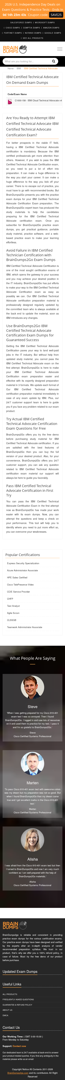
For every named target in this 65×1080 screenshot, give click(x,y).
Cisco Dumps (13, 27)
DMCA (5, 1015)
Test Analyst (13, 605)
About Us (7, 1009)
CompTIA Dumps (31, 27)
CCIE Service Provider (18, 591)
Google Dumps (53, 33)
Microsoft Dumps (45, 22)
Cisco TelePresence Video (20, 584)
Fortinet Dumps (13, 33)
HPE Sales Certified (17, 577)
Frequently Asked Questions (18, 999)
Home (11, 68)
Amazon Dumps (51, 27)
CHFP (10, 598)
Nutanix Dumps (33, 33)
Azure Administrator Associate (22, 570)
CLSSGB (11, 620)
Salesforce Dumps (21, 22)
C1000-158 (38, 100)
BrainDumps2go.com (17, 1072)
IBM (19, 68)
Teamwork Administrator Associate (24, 627)
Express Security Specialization (23, 563)
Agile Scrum (13, 613)
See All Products (33, 38)
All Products (10, 994)
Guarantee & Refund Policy (17, 1004)
